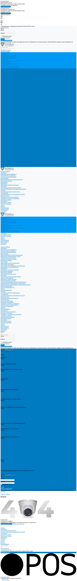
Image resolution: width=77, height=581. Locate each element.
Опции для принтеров (7, 136)
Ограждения (4, 146)
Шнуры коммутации (6, 125)
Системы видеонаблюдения (8, 58)
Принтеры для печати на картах (9, 66)
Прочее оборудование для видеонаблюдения (13, 117)
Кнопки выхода (5, 65)
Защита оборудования (7, 113)
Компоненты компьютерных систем (10, 92)
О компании (4, 155)
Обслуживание (5, 75)
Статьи (3, 540)
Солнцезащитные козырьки (8, 109)
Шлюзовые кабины (6, 154)
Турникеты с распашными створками (11, 150)
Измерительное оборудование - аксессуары (13, 119)
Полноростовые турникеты (8, 147)
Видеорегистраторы (6, 62)
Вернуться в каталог (18, 524)
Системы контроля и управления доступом (13, 63)
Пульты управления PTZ (7, 123)
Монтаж (3, 74)
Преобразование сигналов (8, 116)
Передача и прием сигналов (8, 115)
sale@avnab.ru (5, 27)
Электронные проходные (8, 152)
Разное (3, 124)
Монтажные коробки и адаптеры (10, 105)
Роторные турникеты (6, 148)
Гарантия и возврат (6, 158)
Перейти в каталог (6, 6)
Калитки (3, 143)
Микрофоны (4, 104)
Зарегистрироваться (6, 40)
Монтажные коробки (6, 108)
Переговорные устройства (8, 57)
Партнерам (4, 165)
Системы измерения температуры (10, 128)
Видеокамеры (4, 59)
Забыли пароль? (5, 37)
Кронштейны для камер (7, 100)
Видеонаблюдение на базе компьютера (12, 61)
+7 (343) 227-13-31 (6, 50)
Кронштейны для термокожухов (9, 102)
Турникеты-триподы (6, 151)
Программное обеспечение (8, 93)
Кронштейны (4, 97)
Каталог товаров (5, 82)
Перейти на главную (6, 524)
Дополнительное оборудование (9, 140)
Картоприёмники (5, 144)
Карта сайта (5, 579)
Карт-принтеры (5, 135)
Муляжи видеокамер (6, 121)
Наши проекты (5, 163)
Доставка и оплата (6, 156)
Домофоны (4, 54)
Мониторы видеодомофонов (9, 55)
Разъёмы (3, 127)
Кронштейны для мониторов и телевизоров (13, 101)
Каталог (3, 528)
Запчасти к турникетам (7, 142)
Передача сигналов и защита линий (11, 112)
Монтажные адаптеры (7, 106)
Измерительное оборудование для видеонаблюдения (16, 120)
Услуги (2, 159)
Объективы (4, 111)
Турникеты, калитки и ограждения (10, 67)
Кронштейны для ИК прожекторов (10, 98)
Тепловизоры (4, 129)
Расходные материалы (7, 138)
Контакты (3, 166)
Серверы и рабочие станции (9, 94)
